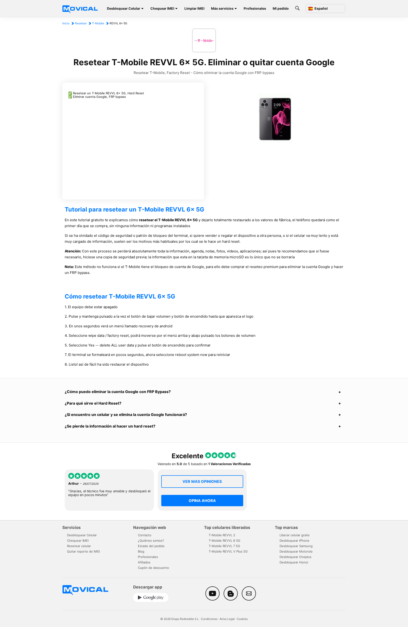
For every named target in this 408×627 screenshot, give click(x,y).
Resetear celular (79, 546)
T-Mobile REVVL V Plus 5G (228, 551)
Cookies (242, 619)
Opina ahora (202, 500)
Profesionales (255, 8)
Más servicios (222, 8)
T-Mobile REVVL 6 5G (224, 540)
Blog (141, 551)
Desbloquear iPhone (294, 540)
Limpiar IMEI (194, 8)
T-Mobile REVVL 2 (222, 535)
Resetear (81, 23)
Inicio (65, 23)
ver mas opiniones (202, 481)
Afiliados (144, 562)
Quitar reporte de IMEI (83, 551)
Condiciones (209, 619)
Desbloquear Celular (123, 8)
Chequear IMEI (162, 8)
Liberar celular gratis (295, 535)
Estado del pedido (151, 546)
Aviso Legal (227, 619)
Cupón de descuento (153, 568)
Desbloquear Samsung (296, 546)
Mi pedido (281, 8)
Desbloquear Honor (294, 562)
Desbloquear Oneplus (295, 557)
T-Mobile (98, 23)
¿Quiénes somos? (151, 540)
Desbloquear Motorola (296, 551)
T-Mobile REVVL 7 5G (224, 546)
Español (321, 8)
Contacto (144, 535)
